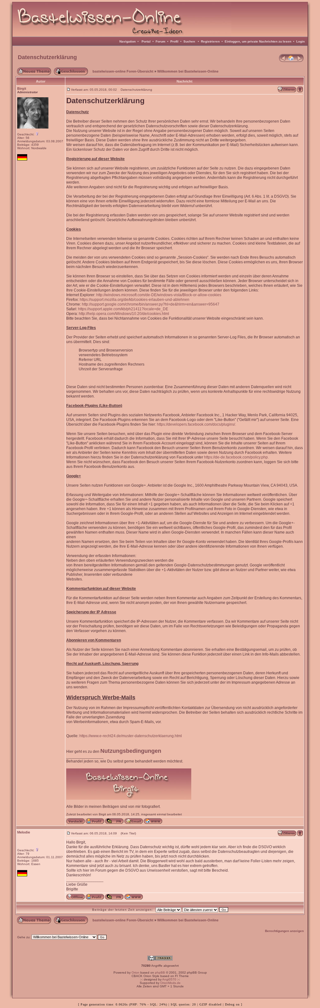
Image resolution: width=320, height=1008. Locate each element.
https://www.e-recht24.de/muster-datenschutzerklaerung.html (130, 736)
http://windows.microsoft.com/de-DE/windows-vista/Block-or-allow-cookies (158, 295)
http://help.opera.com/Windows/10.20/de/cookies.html (124, 314)
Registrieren (210, 41)
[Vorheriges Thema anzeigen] (282, 60)
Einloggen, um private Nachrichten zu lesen (258, 41)
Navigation (127, 41)
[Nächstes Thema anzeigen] (300, 60)
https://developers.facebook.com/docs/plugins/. (196, 424)
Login (300, 41)
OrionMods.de (170, 983)
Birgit (21, 88)
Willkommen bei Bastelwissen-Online (187, 71)
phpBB (160, 972)
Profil (174, 41)
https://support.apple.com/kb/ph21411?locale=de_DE (123, 309)
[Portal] (291, 60)
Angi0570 (169, 979)
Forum (160, 41)
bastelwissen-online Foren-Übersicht (122, 71)
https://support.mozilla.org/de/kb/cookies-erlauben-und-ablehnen (134, 299)
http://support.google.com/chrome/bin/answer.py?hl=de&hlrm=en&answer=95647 (150, 304)
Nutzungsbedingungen (130, 751)
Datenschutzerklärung (47, 57)
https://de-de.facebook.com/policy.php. (236, 457)
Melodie (23, 832)
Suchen (189, 41)
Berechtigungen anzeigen (284, 931)
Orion (135, 972)
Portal (146, 41)
